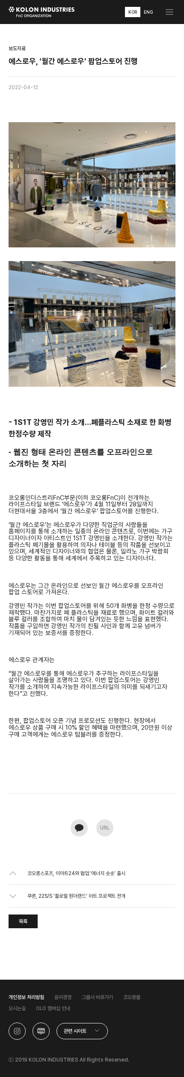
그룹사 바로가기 (97, 997)
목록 (23, 921)
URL (105, 828)
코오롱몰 (131, 997)
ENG (148, 12)
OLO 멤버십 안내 (53, 1008)
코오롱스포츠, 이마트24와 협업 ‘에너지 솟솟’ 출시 (76, 873)
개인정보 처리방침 (26, 997)
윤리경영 (62, 997)
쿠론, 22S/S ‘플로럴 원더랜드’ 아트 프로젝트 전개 (76, 896)
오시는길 (17, 1008)
